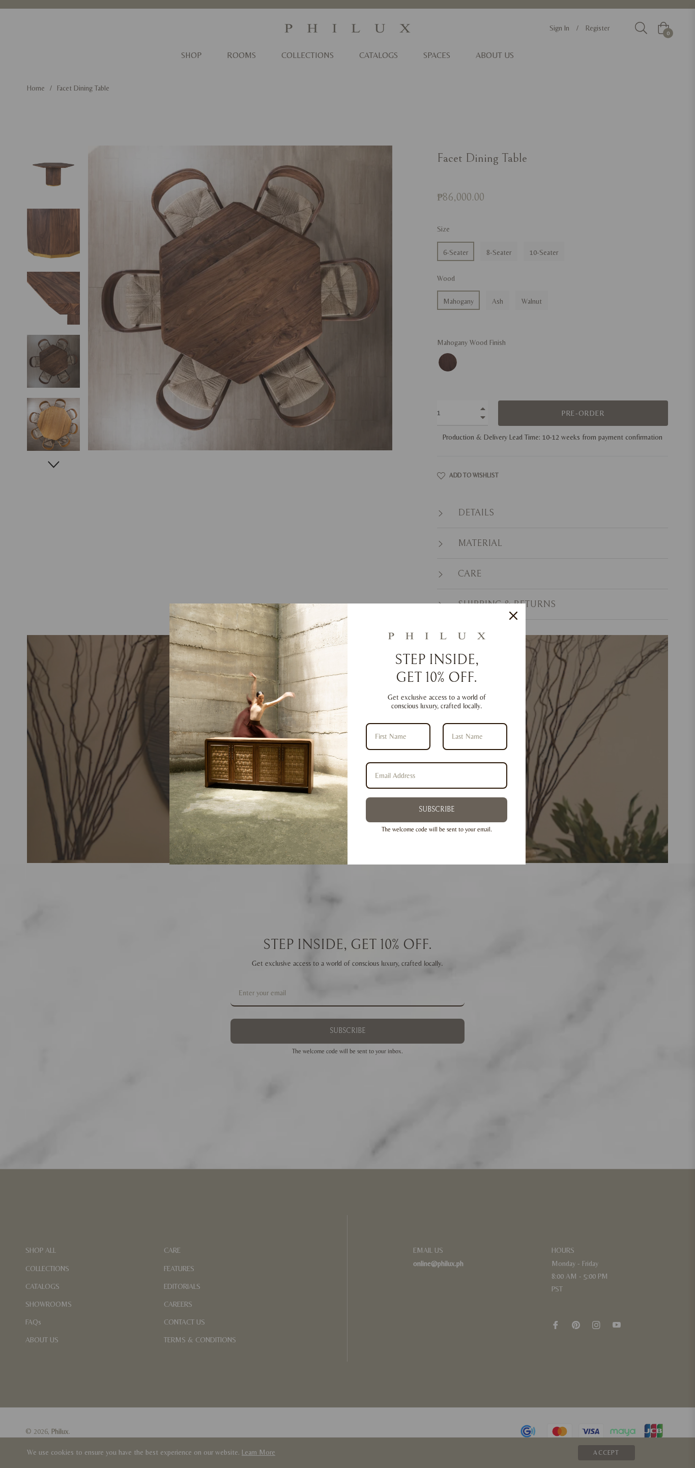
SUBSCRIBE (436, 809)
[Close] (513, 615)
